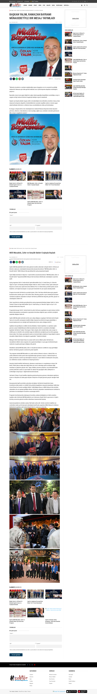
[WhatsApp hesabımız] (87, 1)
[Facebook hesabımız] (27, 665)
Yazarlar (70, 676)
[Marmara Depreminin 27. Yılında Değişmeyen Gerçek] (68, 76)
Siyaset (35, 5)
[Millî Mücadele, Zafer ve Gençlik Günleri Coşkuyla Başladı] (35, 176)
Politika (31, 681)
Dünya (40, 5)
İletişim (70, 683)
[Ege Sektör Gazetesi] (15, 6)
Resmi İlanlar (59, 5)
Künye (70, 679)
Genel (57, 22)
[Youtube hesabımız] (85, 1)
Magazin (48, 5)
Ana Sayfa (71, 674)
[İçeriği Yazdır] (22, 79)
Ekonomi (30, 5)
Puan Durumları (52, 681)
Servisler (66, 5)
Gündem (25, 5)
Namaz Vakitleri (52, 676)
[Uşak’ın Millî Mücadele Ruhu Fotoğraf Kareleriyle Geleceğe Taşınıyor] (68, 89)
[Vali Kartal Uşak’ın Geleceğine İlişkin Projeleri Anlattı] (68, 82)
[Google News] (57, 262)
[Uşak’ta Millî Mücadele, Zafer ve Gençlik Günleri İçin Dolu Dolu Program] (35, 195)
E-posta (38, 225)
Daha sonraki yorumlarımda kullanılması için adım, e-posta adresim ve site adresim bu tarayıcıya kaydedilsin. (31, 231)
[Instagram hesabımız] (82, 1)
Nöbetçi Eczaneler (53, 674)
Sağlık (53, 5)
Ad (11, 225)
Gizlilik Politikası (72, 681)
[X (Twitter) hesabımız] (80, 1)
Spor (44, 5)
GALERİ (13, 1)
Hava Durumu (52, 679)
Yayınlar (50, 683)
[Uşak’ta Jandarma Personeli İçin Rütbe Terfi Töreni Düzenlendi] (53, 176)
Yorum (11, 215)
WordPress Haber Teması (25, 691)
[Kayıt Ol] (82, 5)
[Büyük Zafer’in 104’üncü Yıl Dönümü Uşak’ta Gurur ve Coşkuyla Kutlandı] (17, 176)
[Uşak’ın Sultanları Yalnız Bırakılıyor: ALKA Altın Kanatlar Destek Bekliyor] (53, 613)
